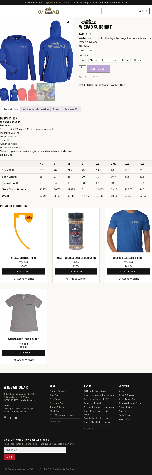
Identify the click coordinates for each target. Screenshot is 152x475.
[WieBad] (88, 21)
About (121, 391)
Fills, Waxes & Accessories (62, 415)
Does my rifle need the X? (96, 399)
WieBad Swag (118, 85)
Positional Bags (57, 403)
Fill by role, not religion (95, 391)
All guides (88, 428)
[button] (68, 22)
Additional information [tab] (35, 109)
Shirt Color (84, 46)
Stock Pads (55, 411)
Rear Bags (55, 395)
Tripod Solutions (57, 407)
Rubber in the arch (93, 403)
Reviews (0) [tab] (71, 109)
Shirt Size (83, 55)
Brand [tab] (56, 109)
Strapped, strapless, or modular (99, 407)
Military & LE (124, 419)
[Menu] (98, 11)
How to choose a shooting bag (99, 395)
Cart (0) (143, 10)
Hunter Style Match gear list (97, 422)
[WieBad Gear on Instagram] (5, 418)
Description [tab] (11, 109)
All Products (55, 421)
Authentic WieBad (127, 399)
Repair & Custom (126, 395)
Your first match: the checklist (98, 418)
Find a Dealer (125, 415)
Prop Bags (55, 399)
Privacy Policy (125, 407)
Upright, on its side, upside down (96, 412)
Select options (128, 271)
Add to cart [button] (23, 271)
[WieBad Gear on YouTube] (16, 418)
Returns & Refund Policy (130, 403)
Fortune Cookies (58, 391)
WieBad (23, 262)
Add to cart (98, 68)
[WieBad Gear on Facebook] (10, 418)
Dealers (122, 411)
